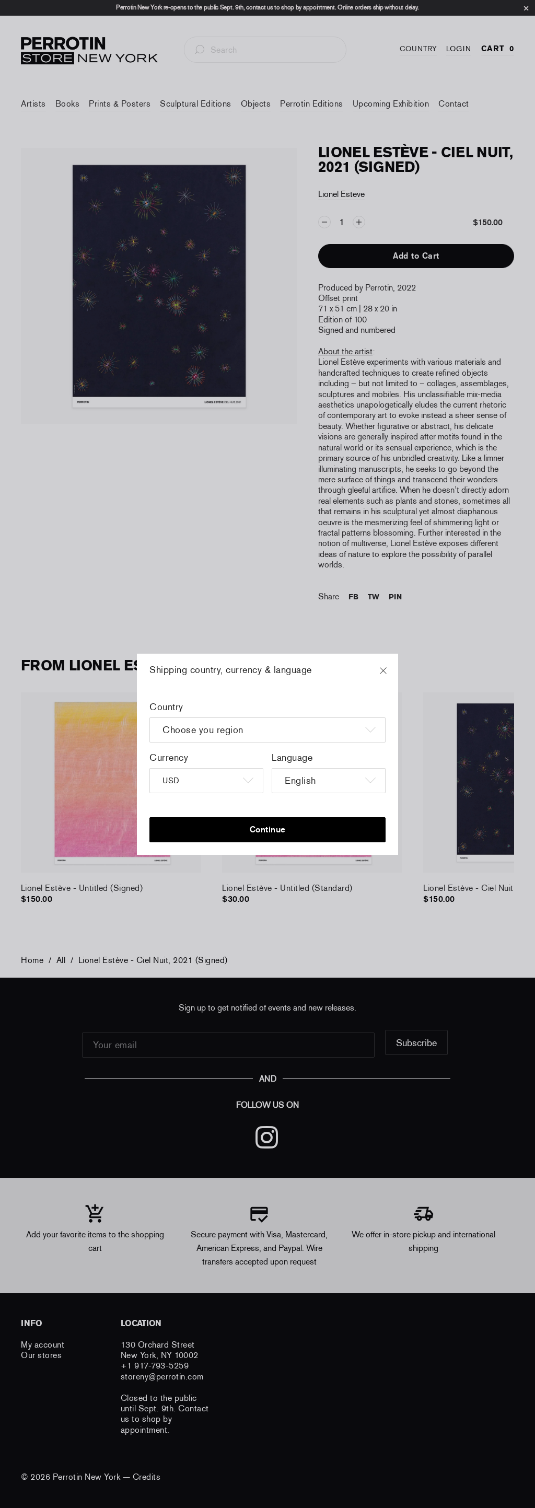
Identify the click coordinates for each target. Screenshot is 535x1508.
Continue (268, 829)
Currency (168, 757)
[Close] (393, 675)
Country (166, 707)
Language (292, 757)
